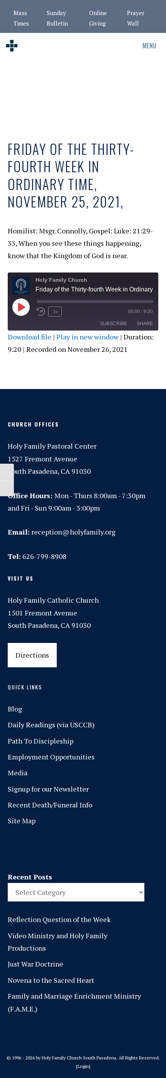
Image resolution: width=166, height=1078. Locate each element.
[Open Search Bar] (108, 45)
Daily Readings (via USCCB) (51, 724)
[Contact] (35, 849)
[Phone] (83, 849)
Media (17, 772)
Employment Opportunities (51, 756)
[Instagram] (67, 849)
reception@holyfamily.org (73, 531)
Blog (15, 708)
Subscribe (113, 323)
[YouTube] (132, 849)
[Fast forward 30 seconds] (72, 311)
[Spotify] (100, 849)
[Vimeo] (116, 849)
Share (145, 323)
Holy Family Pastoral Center (52, 446)
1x (55, 311)
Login (83, 1066)
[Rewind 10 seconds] (41, 311)
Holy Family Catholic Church (53, 600)
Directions (32, 655)
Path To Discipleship (40, 741)
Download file (29, 336)
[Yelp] (148, 849)
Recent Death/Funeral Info (50, 804)
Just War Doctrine (35, 963)
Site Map (22, 820)
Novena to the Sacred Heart (51, 980)
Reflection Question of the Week (59, 919)
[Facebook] (51, 849)
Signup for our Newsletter (48, 789)
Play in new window (87, 336)
